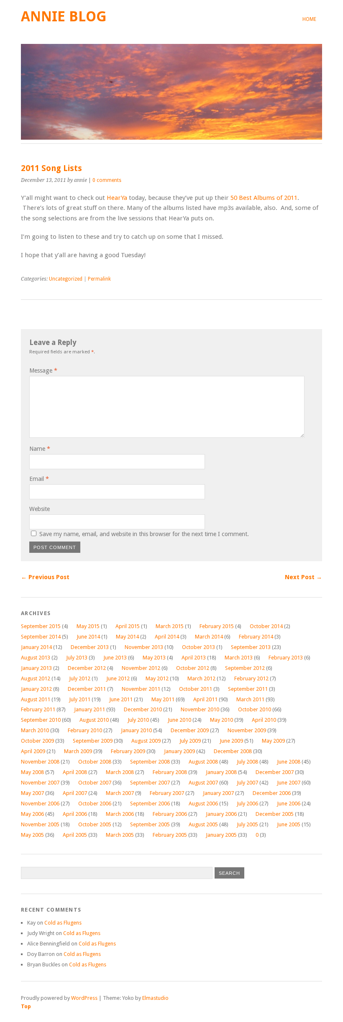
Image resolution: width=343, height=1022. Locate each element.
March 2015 (170, 626)
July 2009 (190, 741)
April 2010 (264, 720)
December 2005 (275, 814)
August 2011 (35, 699)
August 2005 (203, 824)
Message (43, 370)
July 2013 (76, 657)
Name (39, 448)
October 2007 (94, 782)
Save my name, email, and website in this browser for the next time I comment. (144, 534)
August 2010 (94, 720)
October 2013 (198, 647)
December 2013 (90, 647)
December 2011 (87, 689)
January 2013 (36, 668)
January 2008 (221, 772)
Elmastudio (155, 998)
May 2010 (221, 720)
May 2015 (88, 626)
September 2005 (150, 824)
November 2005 (40, 824)
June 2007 (288, 782)
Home (309, 19)
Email (39, 478)
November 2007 (40, 782)
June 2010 (179, 720)
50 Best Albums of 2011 (263, 198)
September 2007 (150, 782)
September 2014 (41, 637)
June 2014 (88, 637)
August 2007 (203, 782)
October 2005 (94, 824)
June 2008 (288, 762)
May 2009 (273, 741)
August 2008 (203, 762)
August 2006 (203, 803)
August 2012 (35, 678)
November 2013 (144, 647)
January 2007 (218, 793)
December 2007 (275, 772)
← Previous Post (45, 577)
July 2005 (247, 824)
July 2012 (79, 678)
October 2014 (266, 626)
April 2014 (167, 637)
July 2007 (247, 782)
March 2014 (209, 637)
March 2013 (239, 657)
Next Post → (303, 577)
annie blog (64, 16)
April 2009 (33, 751)
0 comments (106, 180)
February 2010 (85, 730)
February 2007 (167, 793)
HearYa (117, 198)
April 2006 (75, 814)
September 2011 (248, 689)
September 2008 (150, 762)
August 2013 (35, 657)
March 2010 (35, 730)
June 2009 (231, 741)
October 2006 (94, 803)
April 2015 (127, 626)
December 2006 (272, 793)
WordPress (84, 998)
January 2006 (221, 814)
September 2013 (251, 647)
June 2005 (288, 824)
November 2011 (141, 689)
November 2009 (247, 730)
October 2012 (192, 668)
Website (39, 509)
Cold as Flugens (63, 923)
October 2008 (94, 762)
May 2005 (32, 835)
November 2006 (40, 803)
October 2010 (254, 709)
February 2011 (38, 709)
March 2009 (78, 751)
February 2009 (128, 751)
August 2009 (146, 741)
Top (26, 1006)
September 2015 (41, 626)
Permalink (99, 279)
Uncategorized (65, 279)
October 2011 (195, 689)
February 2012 (251, 678)
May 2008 (32, 772)
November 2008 (40, 762)
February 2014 (256, 637)
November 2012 (141, 668)
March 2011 (250, 699)
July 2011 (79, 699)
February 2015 (217, 626)
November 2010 (200, 709)
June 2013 (115, 657)
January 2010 (136, 730)
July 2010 (138, 720)
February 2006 (170, 814)
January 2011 (89, 709)
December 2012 (87, 668)
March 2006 (120, 814)
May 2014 (127, 637)
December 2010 (143, 709)
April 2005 (75, 835)
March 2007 (120, 793)
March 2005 (120, 835)
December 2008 (233, 751)
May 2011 (162, 699)
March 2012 (201, 678)
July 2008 (247, 762)
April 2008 (75, 772)
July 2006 (247, 803)
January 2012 (36, 689)
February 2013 (286, 657)
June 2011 (121, 699)
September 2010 (41, 720)
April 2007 (75, 793)
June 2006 (288, 803)
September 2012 (245, 668)
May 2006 (32, 814)
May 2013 (154, 657)
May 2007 (32, 793)
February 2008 (170, 772)
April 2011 (205, 699)
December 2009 (190, 730)
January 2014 (36, 647)
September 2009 (93, 741)
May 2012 (157, 678)
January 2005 (221, 835)
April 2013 (194, 657)
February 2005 (170, 835)
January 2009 (179, 751)
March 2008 (120, 772)
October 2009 (37, 741)
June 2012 (118, 678)
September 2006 (150, 803)
